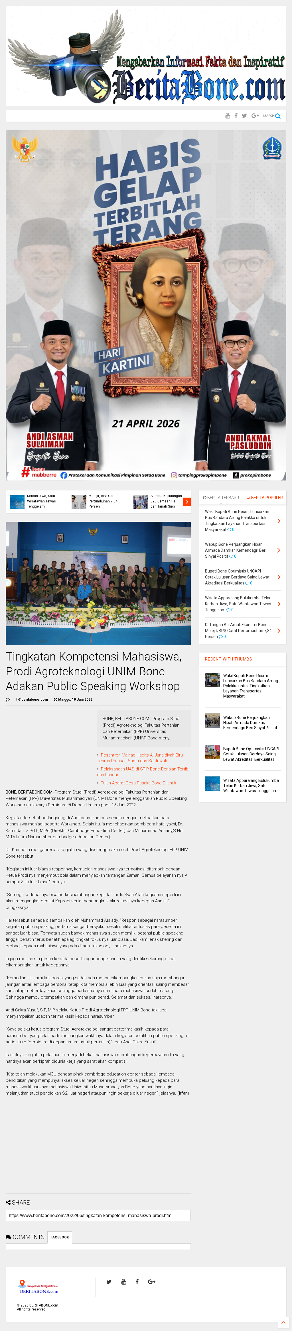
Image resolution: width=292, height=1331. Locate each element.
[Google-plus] (255, 116)
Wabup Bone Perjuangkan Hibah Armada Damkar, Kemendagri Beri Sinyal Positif (103, 496)
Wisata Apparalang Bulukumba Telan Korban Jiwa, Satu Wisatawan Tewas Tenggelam (251, 785)
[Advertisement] (98, 1149)
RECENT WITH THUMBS (228, 659)
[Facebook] (236, 116)
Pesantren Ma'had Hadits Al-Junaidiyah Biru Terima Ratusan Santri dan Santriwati (140, 758)
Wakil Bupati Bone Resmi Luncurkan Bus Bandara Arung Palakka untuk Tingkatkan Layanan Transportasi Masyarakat (250, 686)
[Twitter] (244, 116)
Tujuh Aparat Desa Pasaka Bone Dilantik (138, 783)
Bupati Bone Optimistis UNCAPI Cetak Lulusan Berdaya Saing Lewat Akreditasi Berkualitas (251, 754)
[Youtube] (227, 116)
